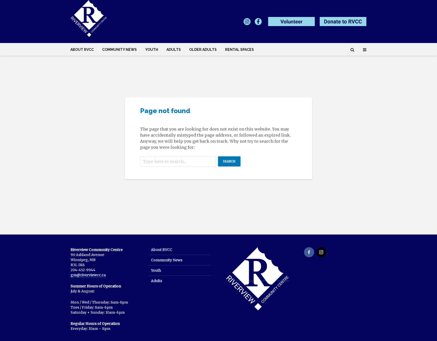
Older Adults (203, 50)
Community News (119, 50)
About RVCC (82, 50)
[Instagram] (321, 252)
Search (229, 161)
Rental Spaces (239, 50)
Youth (151, 50)
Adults (173, 50)
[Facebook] (309, 252)
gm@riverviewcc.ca (88, 275)
